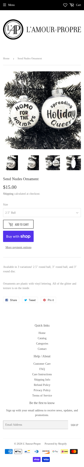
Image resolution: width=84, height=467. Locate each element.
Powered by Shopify (56, 443)
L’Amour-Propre (32, 443)
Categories (42, 343)
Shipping (8, 193)
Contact (42, 348)
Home (6, 58)
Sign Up (74, 425)
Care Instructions (42, 374)
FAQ (42, 369)
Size (5, 204)
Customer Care (42, 363)
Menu (11, 5)
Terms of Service (42, 395)
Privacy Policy (42, 390)
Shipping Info (42, 379)
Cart (78, 5)
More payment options (18, 247)
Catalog (42, 338)
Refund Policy (42, 384)
